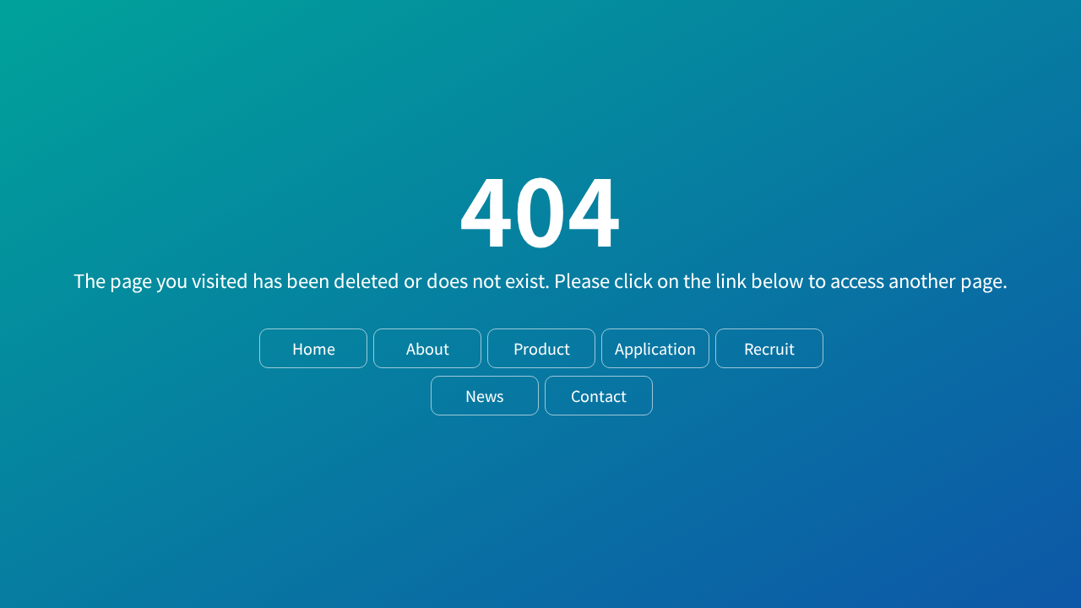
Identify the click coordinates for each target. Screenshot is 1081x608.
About (427, 348)
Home (313, 348)
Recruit (769, 348)
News (484, 395)
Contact (599, 395)
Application (655, 348)
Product (541, 348)
